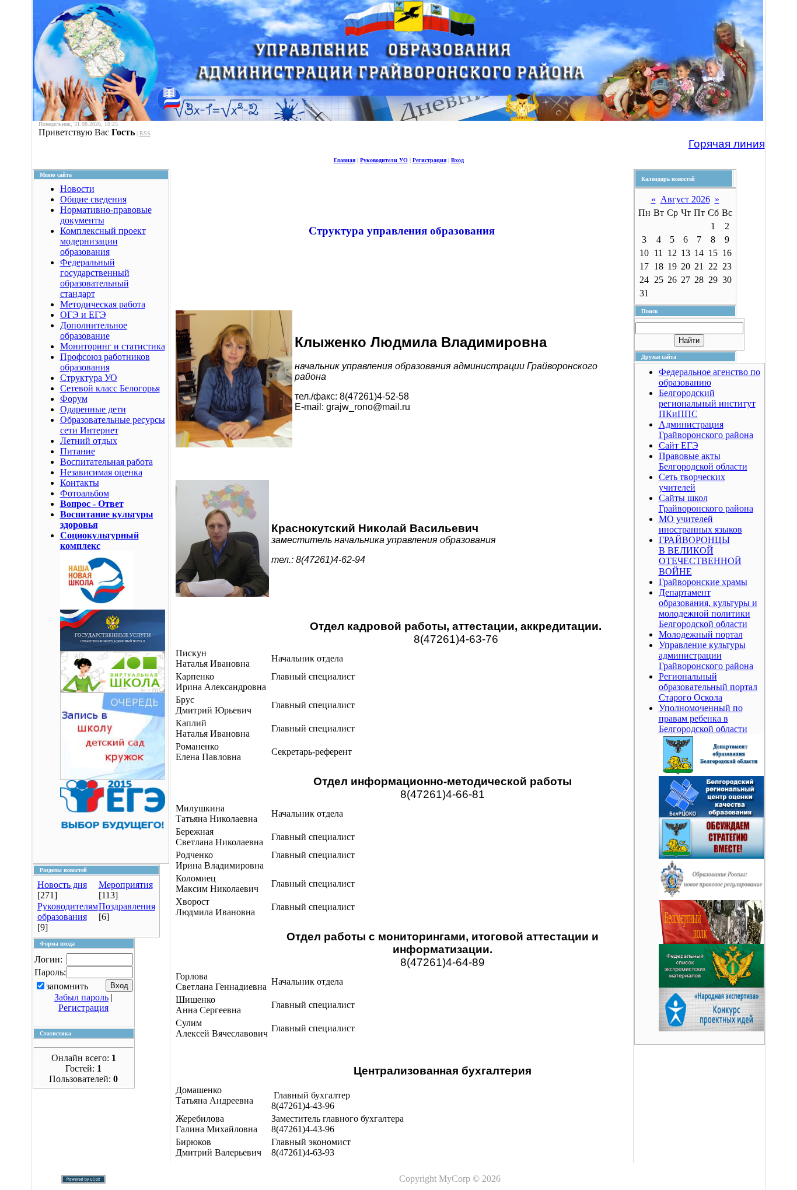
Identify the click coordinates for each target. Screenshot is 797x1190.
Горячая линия (726, 144)
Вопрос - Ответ (92, 504)
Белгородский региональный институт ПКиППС (707, 403)
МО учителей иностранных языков (700, 524)
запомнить (67, 986)
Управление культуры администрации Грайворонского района (706, 655)
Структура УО (88, 378)
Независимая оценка (101, 472)
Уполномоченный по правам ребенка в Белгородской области (703, 718)
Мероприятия (126, 885)
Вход (457, 160)
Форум (74, 399)
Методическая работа (102, 304)
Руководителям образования (67, 911)
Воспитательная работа (106, 462)
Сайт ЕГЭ (678, 445)
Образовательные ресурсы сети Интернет (112, 425)
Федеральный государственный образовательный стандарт (95, 278)
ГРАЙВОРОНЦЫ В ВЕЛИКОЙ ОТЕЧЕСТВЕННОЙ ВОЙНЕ (700, 555)
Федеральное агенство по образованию (709, 377)
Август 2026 (685, 199)
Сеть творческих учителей (692, 482)
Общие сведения (93, 199)
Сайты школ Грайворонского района (706, 503)
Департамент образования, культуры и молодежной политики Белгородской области (708, 608)
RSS (145, 133)
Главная (344, 160)
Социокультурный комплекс (99, 540)
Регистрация (429, 160)
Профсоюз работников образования (105, 362)
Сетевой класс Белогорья (110, 388)
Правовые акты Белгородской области (703, 461)
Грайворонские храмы (703, 582)
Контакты (79, 483)
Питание (77, 451)
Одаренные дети (93, 409)
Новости (77, 189)
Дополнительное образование (93, 330)
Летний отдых (88, 441)
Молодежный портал (701, 634)
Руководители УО (384, 160)
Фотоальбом (84, 493)
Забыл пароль (81, 997)
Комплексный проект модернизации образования (103, 241)
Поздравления (127, 906)
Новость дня (62, 885)
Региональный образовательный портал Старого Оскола (708, 686)
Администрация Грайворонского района (706, 429)
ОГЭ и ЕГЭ (83, 315)
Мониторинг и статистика (112, 346)
